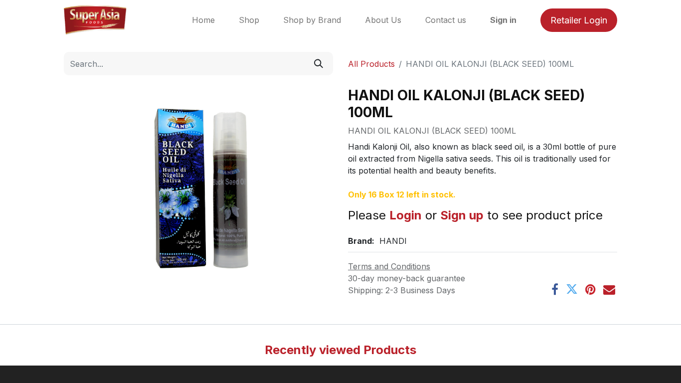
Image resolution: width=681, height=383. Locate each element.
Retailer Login (578, 20)
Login (405, 215)
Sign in (503, 20)
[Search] (318, 63)
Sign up (462, 215)
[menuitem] (203, 20)
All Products (371, 64)
